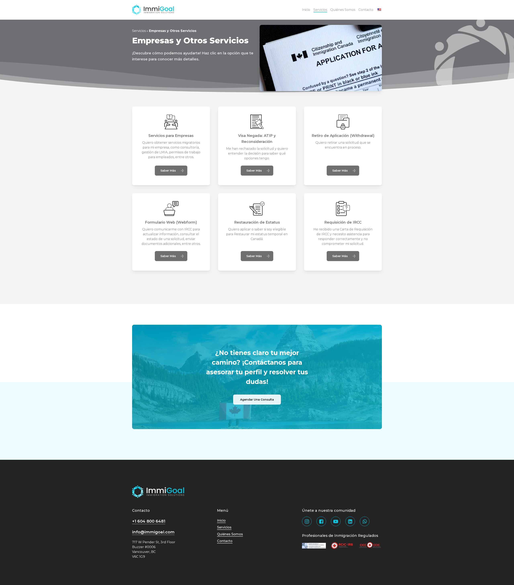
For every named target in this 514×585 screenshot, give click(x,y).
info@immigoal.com (153, 532)
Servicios (139, 31)
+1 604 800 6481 (148, 521)
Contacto (225, 541)
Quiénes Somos (230, 534)
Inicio (221, 520)
